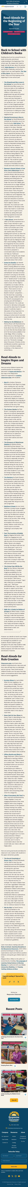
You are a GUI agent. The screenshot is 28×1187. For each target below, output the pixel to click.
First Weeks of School (19, 31)
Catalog (14, 1142)
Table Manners (9, 67)
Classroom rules (6, 663)
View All (14, 1100)
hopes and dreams (15, 371)
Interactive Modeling (8, 967)
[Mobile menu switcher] (25, 6)
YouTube (19, 1176)
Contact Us (5, 1142)
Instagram (16, 1176)
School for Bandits (10, 263)
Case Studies (5, 1139)
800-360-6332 (15, 1125)
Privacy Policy (17, 1184)
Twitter (12, 1176)
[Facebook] (14, 981)
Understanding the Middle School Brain (14, 1083)
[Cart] (20, 6)
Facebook (9, 1176)
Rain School (9, 219)
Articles (14, 1136)
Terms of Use (10, 1184)
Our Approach (5, 1136)
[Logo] (7, 6)
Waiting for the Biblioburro (12, 322)
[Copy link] (9, 981)
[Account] (17, 6)
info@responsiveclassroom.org (15, 1128)
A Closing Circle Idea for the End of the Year (14, 1026)
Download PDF (14, 999)
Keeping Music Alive (14, 1054)
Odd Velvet (17, 123)
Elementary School (8, 31)
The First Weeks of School (14, 33)
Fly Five (23, 1141)
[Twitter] (18, 981)
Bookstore (14, 1139)
